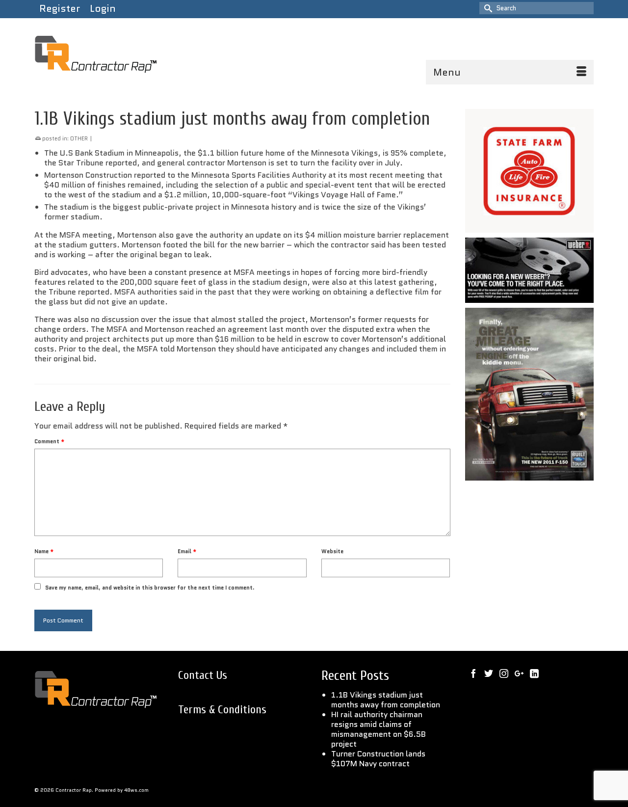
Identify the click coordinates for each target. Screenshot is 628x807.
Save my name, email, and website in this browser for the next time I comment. (150, 588)
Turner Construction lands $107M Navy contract (378, 758)
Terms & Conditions (222, 709)
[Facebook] (473, 673)
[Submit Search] (486, 8)
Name (43, 551)
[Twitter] (489, 673)
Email (187, 551)
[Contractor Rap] (122, 55)
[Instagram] (504, 673)
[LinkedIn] (534, 673)
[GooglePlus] (519, 673)
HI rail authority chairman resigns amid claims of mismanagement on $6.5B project (378, 729)
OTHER (79, 138)
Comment (49, 441)
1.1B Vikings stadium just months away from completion (385, 699)
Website (332, 551)
